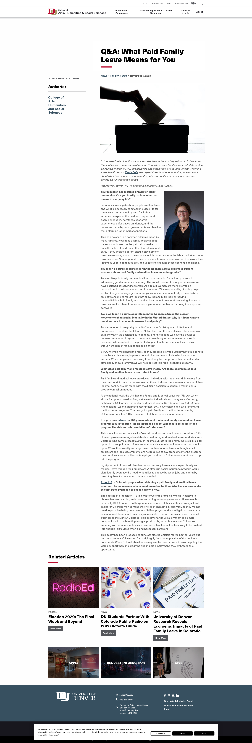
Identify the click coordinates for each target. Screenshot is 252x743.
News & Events (185, 11)
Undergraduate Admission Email (178, 707)
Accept (204, 733)
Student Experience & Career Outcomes (156, 11)
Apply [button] (145, 3)
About (199, 11)
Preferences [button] (53, 735)
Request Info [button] (157, 3)
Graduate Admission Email (178, 701)
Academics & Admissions (122, 11)
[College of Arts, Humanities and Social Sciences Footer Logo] (76, 696)
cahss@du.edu (126, 694)
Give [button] (169, 3)
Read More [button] (55, 628)
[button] (181, 3)
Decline (182, 733)
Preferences (161, 733)
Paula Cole (131, 172)
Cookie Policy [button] (108, 732)
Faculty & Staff (118, 75)
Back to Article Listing (65, 78)
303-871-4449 (126, 699)
